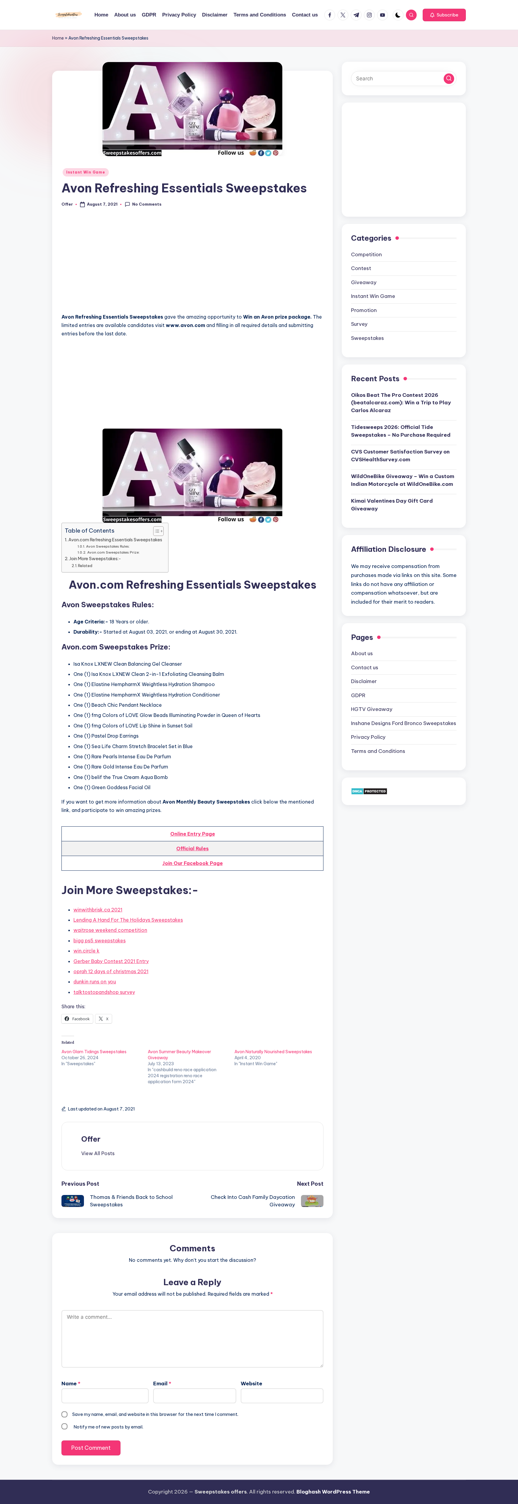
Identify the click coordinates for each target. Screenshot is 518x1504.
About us (362, 653)
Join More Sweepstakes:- (95, 558)
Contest (361, 268)
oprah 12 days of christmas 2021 (110, 971)
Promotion (364, 310)
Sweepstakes (367, 337)
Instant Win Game (85, 172)
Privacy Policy (368, 737)
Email (162, 1383)
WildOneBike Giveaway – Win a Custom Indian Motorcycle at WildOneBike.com (402, 480)
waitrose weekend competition (110, 930)
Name (70, 1383)
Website (251, 1383)
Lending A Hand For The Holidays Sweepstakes (128, 920)
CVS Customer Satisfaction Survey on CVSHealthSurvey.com (400, 455)
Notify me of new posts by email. (108, 1427)
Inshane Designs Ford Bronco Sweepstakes (403, 723)
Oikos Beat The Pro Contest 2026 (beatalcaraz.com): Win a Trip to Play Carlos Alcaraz (401, 402)
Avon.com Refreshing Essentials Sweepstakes (115, 539)
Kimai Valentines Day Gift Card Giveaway (392, 505)
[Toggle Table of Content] (155, 531)
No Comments (147, 204)
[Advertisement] (192, 264)
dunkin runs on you (94, 982)
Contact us (364, 667)
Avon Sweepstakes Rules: (108, 546)
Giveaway (364, 282)
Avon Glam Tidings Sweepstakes (94, 1051)
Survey (359, 324)
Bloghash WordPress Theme (333, 1491)
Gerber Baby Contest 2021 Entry (111, 961)
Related (85, 565)
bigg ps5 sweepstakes (99, 941)
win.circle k (86, 951)
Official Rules (192, 849)
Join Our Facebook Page (192, 863)
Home (58, 38)
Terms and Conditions (378, 751)
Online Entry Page (192, 834)
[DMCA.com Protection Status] (369, 791)
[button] (444, 15)
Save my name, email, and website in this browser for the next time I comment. (155, 1414)
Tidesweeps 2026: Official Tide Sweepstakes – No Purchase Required (401, 431)
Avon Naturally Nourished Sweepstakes (273, 1051)
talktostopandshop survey (104, 992)
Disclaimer (364, 681)
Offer (90, 1138)
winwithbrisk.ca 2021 (97, 910)
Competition (366, 254)
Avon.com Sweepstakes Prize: (113, 552)
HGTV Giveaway (371, 709)
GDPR (358, 695)
